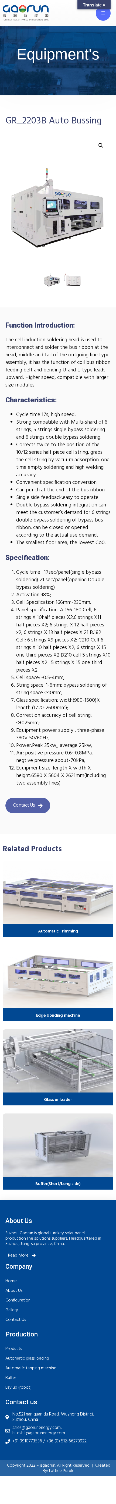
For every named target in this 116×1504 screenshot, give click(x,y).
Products (13, 1348)
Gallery (11, 1310)
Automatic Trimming (58, 931)
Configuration (17, 1300)
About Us (13, 1290)
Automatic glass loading (27, 1358)
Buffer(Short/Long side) (58, 1184)
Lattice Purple (61, 1470)
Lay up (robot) (18, 1387)
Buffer (10, 1377)
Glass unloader (58, 1100)
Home (11, 1281)
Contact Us (15, 1319)
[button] (101, 145)
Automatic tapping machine (30, 1368)
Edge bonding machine (58, 1015)
